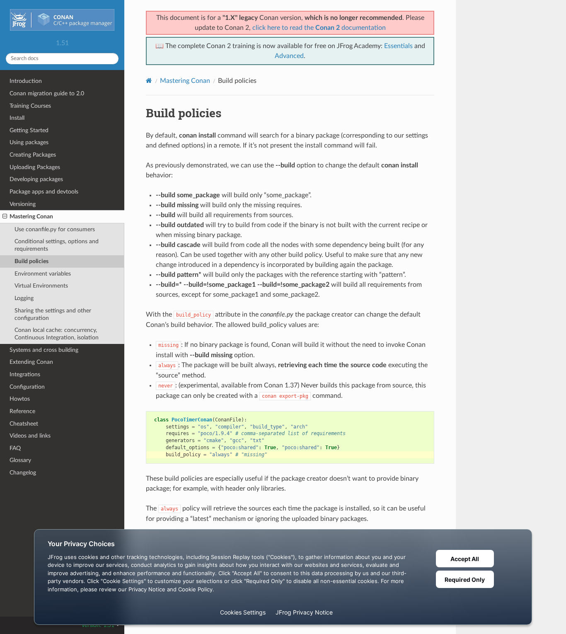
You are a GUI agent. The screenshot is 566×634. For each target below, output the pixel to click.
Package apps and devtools (44, 192)
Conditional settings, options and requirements (57, 245)
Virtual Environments (41, 286)
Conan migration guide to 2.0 (47, 93)
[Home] (149, 80)
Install (17, 118)
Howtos (20, 399)
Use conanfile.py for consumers (55, 229)
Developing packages (36, 179)
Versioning (23, 204)
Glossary (20, 460)
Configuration (27, 387)
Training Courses (30, 106)
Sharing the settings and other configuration (53, 314)
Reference (22, 411)
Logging (24, 298)
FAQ (15, 448)
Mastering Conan (31, 216)
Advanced (289, 56)
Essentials (398, 46)
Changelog (23, 472)
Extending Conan (31, 362)
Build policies (31, 261)
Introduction (26, 81)
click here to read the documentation (319, 27)
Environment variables (43, 274)
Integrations (25, 374)
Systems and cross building (44, 350)
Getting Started (29, 130)
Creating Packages (33, 155)
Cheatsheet (24, 424)
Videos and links (30, 436)
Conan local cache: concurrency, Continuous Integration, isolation (57, 334)
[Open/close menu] (4, 216)
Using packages (29, 142)
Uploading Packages (35, 167)
